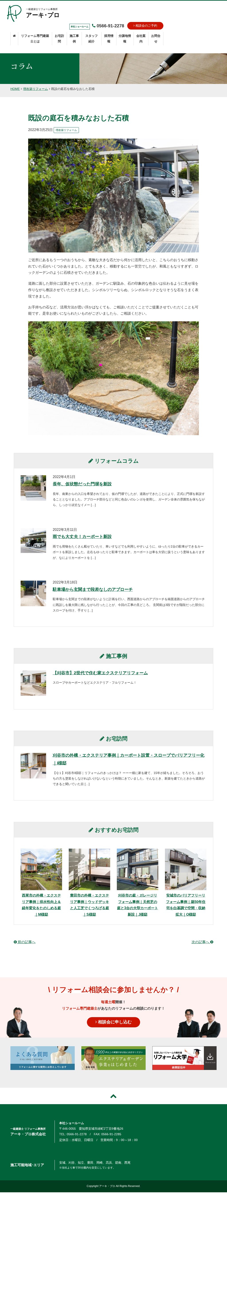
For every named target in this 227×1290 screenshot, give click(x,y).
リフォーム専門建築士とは (35, 38)
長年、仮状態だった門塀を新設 (82, 484)
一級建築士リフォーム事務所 (43, 13)
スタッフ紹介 (91, 38)
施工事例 (74, 38)
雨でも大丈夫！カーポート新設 (82, 536)
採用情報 (109, 38)
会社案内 (141, 38)
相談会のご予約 (146, 25)
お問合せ (155, 38)
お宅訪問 (59, 38)
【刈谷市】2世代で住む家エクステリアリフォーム (100, 673)
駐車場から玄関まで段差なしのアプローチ (93, 589)
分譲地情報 (125, 38)
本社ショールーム (71, 1123)
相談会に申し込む (114, 1022)
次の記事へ (201, 942)
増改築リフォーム (35, 89)
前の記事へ (26, 942)
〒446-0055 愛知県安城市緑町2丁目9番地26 (91, 1128)
